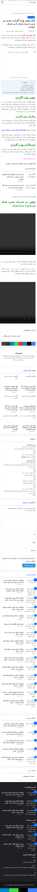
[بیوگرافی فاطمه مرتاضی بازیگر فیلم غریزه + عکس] (30, 643)
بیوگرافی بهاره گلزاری (26, 88)
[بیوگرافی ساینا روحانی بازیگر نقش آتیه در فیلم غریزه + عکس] (30, 669)
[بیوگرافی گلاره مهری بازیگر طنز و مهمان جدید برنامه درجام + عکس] (30, 601)
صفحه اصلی (31, 13)
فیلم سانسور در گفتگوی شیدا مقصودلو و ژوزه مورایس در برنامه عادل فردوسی (13, 177)
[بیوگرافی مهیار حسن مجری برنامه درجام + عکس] (30, 635)
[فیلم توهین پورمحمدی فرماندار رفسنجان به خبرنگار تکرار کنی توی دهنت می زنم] (27, 399)
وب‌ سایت (32, 550)
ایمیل (33, 542)
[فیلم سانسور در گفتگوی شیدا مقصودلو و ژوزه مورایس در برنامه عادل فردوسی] (30, 176)
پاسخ (34, 451)
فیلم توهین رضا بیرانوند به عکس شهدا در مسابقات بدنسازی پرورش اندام (10, 388)
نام (34, 534)
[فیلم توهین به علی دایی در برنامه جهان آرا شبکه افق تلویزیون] (10, 419)
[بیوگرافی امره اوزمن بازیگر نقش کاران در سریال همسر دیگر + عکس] (30, 760)
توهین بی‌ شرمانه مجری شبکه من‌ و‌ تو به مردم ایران (18, 92)
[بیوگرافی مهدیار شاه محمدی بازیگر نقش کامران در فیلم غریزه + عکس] (30, 661)
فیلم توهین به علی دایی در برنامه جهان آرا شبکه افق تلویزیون (10, 427)
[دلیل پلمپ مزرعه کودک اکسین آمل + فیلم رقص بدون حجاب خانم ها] (10, 399)
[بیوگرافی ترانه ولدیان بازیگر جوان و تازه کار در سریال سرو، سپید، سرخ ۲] (30, 582)
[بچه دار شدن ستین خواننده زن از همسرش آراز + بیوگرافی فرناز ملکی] (30, 743)
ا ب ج (34, 865)
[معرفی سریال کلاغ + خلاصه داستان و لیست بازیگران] (30, 847)
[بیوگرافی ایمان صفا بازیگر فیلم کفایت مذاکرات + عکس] (30, 677)
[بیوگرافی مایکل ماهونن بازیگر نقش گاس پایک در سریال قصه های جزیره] (30, 726)
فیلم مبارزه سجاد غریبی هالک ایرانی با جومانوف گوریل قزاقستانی (28, 427)
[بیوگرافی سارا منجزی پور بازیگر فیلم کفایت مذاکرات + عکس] (30, 704)
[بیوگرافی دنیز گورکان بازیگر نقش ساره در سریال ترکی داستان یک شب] (30, 734)
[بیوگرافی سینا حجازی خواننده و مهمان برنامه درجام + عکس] (30, 609)
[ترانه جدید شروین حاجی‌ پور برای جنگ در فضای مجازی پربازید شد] (30, 187)
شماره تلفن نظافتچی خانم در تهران (14, 624)
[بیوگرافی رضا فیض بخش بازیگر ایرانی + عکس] (30, 618)
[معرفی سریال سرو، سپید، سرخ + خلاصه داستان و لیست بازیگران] (30, 592)
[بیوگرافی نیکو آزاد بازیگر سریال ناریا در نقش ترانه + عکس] (30, 751)
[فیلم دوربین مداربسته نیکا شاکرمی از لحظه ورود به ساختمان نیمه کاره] (27, 379)
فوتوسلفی (18, 353)
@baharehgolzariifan (29, 159)
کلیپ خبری (14, 13)
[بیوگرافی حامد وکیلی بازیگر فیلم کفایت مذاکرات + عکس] (30, 686)
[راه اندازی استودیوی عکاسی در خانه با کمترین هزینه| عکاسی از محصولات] (30, 694)
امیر (34, 860)
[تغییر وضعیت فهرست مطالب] (31, 82)
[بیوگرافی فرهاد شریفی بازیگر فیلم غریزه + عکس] (30, 651)
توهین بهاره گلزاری (27, 85)
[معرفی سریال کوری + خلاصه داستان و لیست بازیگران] (30, 838)
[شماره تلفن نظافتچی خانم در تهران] (30, 626)
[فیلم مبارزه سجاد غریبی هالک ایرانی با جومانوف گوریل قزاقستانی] (27, 419)
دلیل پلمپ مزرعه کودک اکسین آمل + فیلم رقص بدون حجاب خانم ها (11, 407)
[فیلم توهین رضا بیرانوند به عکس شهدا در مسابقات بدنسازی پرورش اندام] (10, 379)
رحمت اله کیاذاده (31, 444)
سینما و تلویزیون (22, 13)
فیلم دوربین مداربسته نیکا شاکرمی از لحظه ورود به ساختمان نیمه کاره (28, 388)
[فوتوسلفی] (32, 2)
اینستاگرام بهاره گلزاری (26, 90)
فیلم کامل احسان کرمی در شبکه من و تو (14, 130)
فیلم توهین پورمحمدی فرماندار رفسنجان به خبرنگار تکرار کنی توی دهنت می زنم (27, 407)
